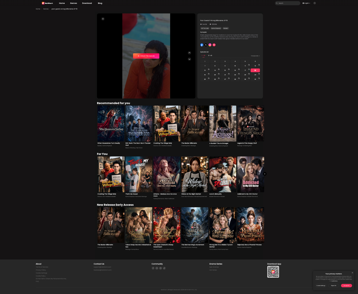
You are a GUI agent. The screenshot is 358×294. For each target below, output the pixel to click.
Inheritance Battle (167, 145)
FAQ (37, 281)
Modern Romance (214, 196)
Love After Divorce (169, 249)
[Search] (277, 3)
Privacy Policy (41, 270)
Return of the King (130, 148)
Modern (226, 28)
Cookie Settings (320, 285)
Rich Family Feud (223, 249)
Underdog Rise (185, 145)
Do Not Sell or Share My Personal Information (51, 279)
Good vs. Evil (157, 145)
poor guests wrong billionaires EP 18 (64, 9)
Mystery (100, 145)
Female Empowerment (200, 196)
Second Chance (158, 249)
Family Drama (213, 249)
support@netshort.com (102, 267)
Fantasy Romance (158, 198)
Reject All (333, 285)
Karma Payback (216, 28)
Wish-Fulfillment (169, 198)
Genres (46, 9)
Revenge (193, 145)
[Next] (265, 174)
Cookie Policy (334, 281)
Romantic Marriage (141, 196)
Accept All (346, 285)
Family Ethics (135, 249)
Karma (239, 247)
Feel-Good (139, 148)
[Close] (352, 273)
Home (38, 9)
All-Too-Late (204, 28)
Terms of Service (42, 267)
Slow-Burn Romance (187, 196)
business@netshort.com (103, 270)
